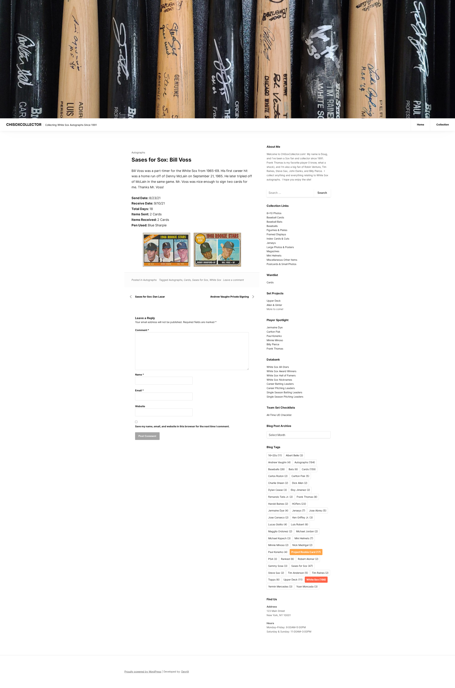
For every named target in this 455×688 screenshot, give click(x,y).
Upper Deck (274, 300)
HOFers (299, 503)
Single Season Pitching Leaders (285, 396)
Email (139, 390)
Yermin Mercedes (280, 586)
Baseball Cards (275, 217)
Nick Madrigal (302, 545)
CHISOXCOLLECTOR (23, 124)
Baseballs (272, 225)
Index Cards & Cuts (278, 238)
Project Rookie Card (306, 551)
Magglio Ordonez (280, 531)
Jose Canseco (278, 517)
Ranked (287, 558)
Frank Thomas (275, 348)
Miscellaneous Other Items (282, 259)
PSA (272, 558)
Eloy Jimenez (300, 489)
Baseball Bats (274, 221)
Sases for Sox (200, 279)
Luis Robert (299, 524)
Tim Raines (320, 572)
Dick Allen (299, 482)
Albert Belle (294, 455)
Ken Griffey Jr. (302, 517)
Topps (274, 579)
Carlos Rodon (278, 475)
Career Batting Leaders (280, 383)
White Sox (215, 279)
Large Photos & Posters (280, 247)
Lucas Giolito (277, 524)
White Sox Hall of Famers (281, 375)
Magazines (273, 251)
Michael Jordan (307, 531)
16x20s (275, 455)
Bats (293, 469)
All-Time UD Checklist (279, 414)
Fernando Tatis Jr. (280, 496)
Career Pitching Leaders (281, 388)
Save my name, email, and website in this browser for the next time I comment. (182, 426)
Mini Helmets (274, 255)
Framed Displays (276, 234)
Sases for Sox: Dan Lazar (150, 296)
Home (420, 124)
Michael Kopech (279, 538)
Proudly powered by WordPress (142, 671)
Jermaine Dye (275, 327)
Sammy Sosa (277, 565)
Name (139, 374)
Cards (187, 279)
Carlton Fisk (273, 331)
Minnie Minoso (275, 340)
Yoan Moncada (307, 586)
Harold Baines (278, 503)
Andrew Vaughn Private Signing (229, 296)
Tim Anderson (298, 572)
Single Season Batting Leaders (284, 392)
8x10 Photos (274, 213)
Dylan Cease (277, 489)
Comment (142, 330)
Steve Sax (276, 572)
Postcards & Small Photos (281, 264)
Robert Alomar (308, 558)
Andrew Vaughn (279, 462)
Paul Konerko (274, 335)
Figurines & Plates (277, 230)
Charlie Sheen (278, 482)
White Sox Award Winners (281, 371)
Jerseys (271, 242)
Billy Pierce (273, 344)
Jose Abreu (317, 510)
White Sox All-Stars (278, 366)
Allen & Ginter (274, 304)
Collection (442, 124)
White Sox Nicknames (279, 379)
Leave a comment (233, 279)
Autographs (138, 152)
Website (140, 406)
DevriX (185, 671)
